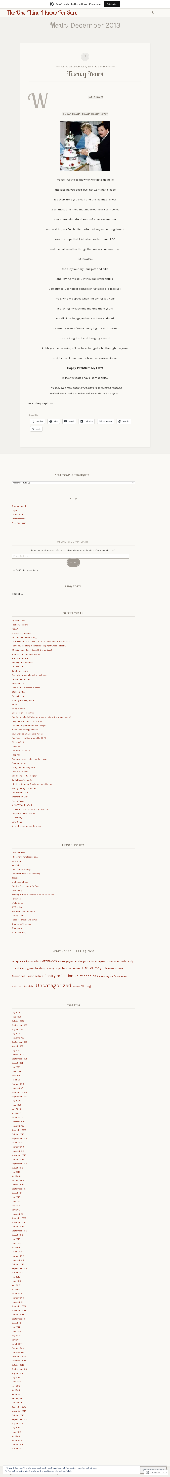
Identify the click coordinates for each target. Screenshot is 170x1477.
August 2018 (17, 1168)
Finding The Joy (18, 801)
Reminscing (103, 976)
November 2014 (19, 1310)
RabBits (15, 878)
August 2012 (17, 1423)
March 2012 (17, 1440)
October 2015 (18, 1264)
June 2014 (16, 1331)
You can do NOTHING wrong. (24, 637)
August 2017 (17, 1193)
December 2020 (19, 1092)
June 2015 (16, 1281)
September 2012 (19, 1419)
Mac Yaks (16, 865)
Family (130, 961)
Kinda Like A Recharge (22, 780)
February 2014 (18, 1348)
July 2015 (16, 1277)
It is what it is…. (18, 683)
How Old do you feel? (21, 633)
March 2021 (17, 1080)
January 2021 (18, 1088)
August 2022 (17, 1046)
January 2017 (17, 1214)
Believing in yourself (67, 961)
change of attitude (87, 961)
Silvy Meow (17, 928)
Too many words (19, 763)
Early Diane (17, 822)
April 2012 (16, 1436)
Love (121, 968)
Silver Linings (18, 818)
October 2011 (17, 1444)
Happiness (17, 755)
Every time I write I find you (24, 813)
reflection (65, 975)
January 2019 (18, 1151)
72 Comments (103, 66)
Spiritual (17, 986)
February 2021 (18, 1084)
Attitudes (49, 961)
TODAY (15, 629)
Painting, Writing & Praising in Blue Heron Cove (33, 894)
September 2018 (19, 1164)
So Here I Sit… (18, 667)
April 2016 (16, 1247)
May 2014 (16, 1335)
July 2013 (16, 1377)
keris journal (17, 861)
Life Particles (17, 903)
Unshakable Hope (20, 882)
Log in (14, 510)
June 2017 (16, 1201)
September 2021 (19, 1059)
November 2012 (19, 1411)
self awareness (119, 976)
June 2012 (16, 1432)
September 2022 (19, 1042)
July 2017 (16, 1197)
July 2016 (16, 1239)
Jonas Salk (17, 746)
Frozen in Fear (18, 696)
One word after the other (23, 713)
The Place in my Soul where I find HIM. (29, 738)
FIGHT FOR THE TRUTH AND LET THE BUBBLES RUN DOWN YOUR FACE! (43, 641)
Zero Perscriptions (20, 671)
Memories (18, 976)
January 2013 (18, 1402)
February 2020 (18, 1122)
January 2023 (18, 1038)
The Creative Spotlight (22, 869)
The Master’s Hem (20, 792)
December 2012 (19, 1407)
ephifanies (114, 961)
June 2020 (16, 1105)
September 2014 (19, 1319)
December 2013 (19, 1356)
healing (40, 968)
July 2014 (16, 1327)
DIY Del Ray (17, 907)
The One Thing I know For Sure (42, 12)
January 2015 (18, 1302)
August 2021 (17, 1063)
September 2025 (19, 1025)
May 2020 (16, 1109)
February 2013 (18, 1398)
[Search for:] (153, 12)
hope (58, 968)
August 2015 (17, 1273)
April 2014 (16, 1340)
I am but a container (21, 679)
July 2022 (16, 1050)
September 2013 (19, 1369)
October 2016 (18, 1226)
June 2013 (16, 1381)
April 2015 (16, 1289)
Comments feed (19, 519)
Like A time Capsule (21, 750)
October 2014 (18, 1314)
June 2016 (16, 1243)
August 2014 (17, 1323)
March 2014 (17, 1344)
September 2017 (19, 1189)
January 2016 (18, 1260)
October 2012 (18, 1415)
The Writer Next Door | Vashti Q (26, 874)
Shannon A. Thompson (22, 924)
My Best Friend (18, 620)
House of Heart (18, 853)
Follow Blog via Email (72, 541)
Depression (103, 961)
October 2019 (18, 1134)
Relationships (85, 976)
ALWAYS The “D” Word (22, 805)
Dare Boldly (17, 890)
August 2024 (17, 1029)
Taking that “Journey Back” (24, 767)
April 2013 (16, 1390)
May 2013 (16, 1386)
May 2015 (16, 1285)
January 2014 (18, 1352)
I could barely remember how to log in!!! (29, 725)
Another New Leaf (20, 797)
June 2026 (16, 1017)
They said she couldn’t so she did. (27, 721)
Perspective (34, 976)
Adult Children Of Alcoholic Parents (27, 734)
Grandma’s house (20, 658)
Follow (73, 562)
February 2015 (18, 1298)
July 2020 (16, 1101)
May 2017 (16, 1205)
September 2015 (19, 1268)
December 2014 (19, 1306)
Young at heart (18, 709)
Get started (112, 4)
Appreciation (33, 961)
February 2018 (18, 1180)
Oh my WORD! (18, 742)
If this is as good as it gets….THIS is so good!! (32, 650)
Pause (14, 704)
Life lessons (109, 968)
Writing (86, 986)
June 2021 (16, 1071)
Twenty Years (85, 73)
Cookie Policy (67, 1471)
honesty (50, 968)
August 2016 (17, 1235)
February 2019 (18, 1147)
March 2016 (17, 1252)
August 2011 (17, 1449)
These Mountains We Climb (24, 920)
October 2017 (18, 1184)
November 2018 (19, 1155)
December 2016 (19, 1218)
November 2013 (19, 1360)
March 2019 (17, 1143)
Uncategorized (53, 985)
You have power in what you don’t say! (29, 759)
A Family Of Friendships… (23, 662)
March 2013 (17, 1394)
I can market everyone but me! (26, 688)
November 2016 (19, 1222)
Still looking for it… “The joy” (24, 776)
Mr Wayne (16, 899)
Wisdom (76, 986)
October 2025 (18, 1021)
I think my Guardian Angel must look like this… (33, 784)
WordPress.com (19, 523)
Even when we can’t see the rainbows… (29, 675)
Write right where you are (23, 700)
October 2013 (18, 1365)
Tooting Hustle (18, 915)
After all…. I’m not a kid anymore (26, 654)
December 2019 (19, 1130)
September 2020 (19, 1096)
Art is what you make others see (26, 826)
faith (123, 961)
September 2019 (19, 1138)
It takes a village (19, 692)
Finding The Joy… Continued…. (25, 788)
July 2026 (16, 1013)
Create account (19, 506)
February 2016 (18, 1256)
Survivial (28, 986)
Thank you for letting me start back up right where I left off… (39, 646)
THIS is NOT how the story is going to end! (30, 809)
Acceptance (18, 961)
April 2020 (16, 1113)
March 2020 (17, 1117)
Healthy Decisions (20, 625)
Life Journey (91, 968)
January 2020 (18, 1126)
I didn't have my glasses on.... (25, 857)
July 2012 (16, 1428)
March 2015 (17, 1293)
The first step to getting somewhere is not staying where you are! (41, 717)
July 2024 (16, 1034)
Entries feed (17, 514)
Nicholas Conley (19, 932)
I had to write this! (20, 771)
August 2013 (17, 1373)
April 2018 (16, 1176)
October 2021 (18, 1054)
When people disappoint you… (25, 730)
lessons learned (71, 968)
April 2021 (16, 1075)
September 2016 (19, 1231)
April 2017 (16, 1210)
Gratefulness (19, 968)
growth (30, 968)
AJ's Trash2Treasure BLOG (23, 911)
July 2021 (16, 1067)
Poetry (49, 975)
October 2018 (18, 1159)
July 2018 (16, 1172)
